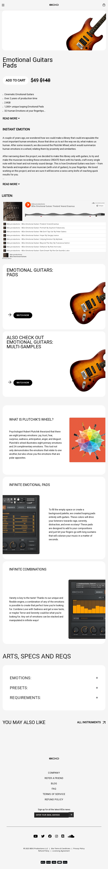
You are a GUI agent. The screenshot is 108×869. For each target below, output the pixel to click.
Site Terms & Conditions (60, 848)
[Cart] (103, 5)
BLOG (54, 783)
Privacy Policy (79, 848)
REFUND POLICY (54, 799)
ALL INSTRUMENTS (89, 722)
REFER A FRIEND (54, 778)
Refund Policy (43, 851)
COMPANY (54, 772)
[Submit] (71, 814)
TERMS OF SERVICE (54, 794)
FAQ (54, 788)
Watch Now (23, 315)
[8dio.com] (54, 5)
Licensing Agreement (61, 851)
